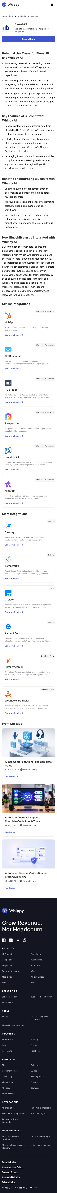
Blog (4, 1065)
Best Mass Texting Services (10, 1137)
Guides (34, 1071)
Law (4, 1045)
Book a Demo (28, 39)
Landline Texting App (40, 1136)
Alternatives (7, 1082)
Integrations (7, 16)
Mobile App (7, 977)
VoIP (33, 982)
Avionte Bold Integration (13, 1113)
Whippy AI (19, 31)
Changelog (35, 1082)
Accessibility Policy (11, 1177)
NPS (33, 971)
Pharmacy (35, 1045)
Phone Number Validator (13, 1025)
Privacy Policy (8, 1182)
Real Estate (7, 1051)
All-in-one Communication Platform (13, 1146)
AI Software (7, 1002)
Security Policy (9, 1162)
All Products (7, 954)
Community (7, 1076)
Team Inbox (36, 954)
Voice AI (5, 982)
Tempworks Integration (41, 1108)
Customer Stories (10, 1071)
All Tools (5, 1016)
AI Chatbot (35, 965)
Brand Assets (8, 1093)
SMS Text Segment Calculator (39, 1018)
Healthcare (35, 1051)
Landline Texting (9, 997)
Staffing (34, 1039)
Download (35, 1088)
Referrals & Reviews (11, 971)
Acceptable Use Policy (12, 1167)
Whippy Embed (37, 977)
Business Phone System (41, 997)
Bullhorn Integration (39, 1113)
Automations (36, 960)
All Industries (8, 1039)
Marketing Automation (28, 16)
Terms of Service (10, 1172)
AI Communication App (41, 1145)
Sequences (7, 965)
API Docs (6, 1088)
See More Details (13, 335)
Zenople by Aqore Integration (10, 1120)
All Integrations (37, 1076)
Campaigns (7, 960)
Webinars (35, 1065)
